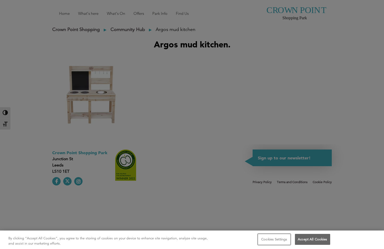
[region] (192, 240)
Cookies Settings (274, 239)
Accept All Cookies (312, 239)
